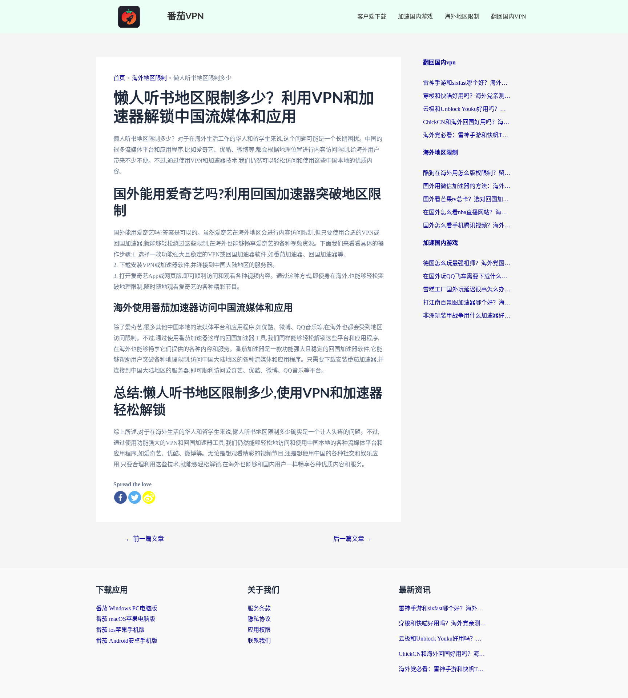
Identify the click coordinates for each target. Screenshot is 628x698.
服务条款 (259, 608)
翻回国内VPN (508, 16)
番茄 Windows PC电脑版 (126, 608)
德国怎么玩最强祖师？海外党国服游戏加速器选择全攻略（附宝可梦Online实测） (466, 263)
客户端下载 (371, 16)
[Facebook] (120, 497)
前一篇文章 (144, 539)
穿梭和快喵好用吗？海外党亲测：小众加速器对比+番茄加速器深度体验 (466, 96)
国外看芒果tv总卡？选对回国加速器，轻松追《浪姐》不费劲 (466, 199)
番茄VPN (185, 16)
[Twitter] (134, 497)
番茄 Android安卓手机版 (126, 641)
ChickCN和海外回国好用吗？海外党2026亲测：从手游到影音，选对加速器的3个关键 (466, 122)
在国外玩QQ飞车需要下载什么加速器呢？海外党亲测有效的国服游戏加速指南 (466, 276)
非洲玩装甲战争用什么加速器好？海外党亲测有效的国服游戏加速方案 (466, 315)
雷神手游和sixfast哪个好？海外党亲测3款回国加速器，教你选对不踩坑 (466, 83)
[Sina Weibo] (148, 497)
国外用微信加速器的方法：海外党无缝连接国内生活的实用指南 (466, 186)
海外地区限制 (461, 16)
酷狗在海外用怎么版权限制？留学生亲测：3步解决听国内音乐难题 (466, 173)
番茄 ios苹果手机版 (120, 630)
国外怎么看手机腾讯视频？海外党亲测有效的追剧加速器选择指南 (466, 225)
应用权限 (259, 630)
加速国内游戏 (415, 16)
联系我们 (259, 641)
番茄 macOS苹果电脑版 (125, 619)
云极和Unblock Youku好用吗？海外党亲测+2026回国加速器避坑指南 (466, 109)
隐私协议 (259, 619)
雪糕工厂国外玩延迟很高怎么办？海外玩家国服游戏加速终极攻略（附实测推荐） (466, 289)
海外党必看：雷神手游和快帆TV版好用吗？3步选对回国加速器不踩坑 (466, 135)
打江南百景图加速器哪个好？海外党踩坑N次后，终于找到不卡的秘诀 (466, 302)
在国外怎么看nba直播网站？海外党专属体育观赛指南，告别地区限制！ (466, 212)
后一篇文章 (352, 539)
